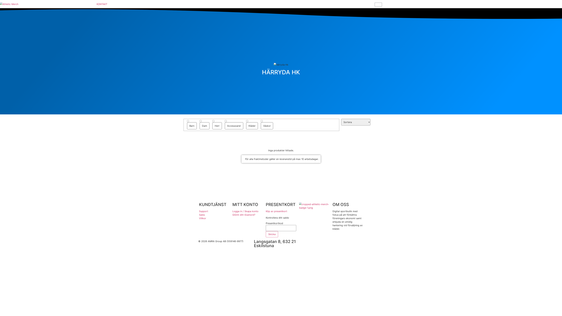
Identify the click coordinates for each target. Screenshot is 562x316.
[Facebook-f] (313, 243)
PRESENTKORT (280, 204)
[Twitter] (329, 243)
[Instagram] (321, 243)
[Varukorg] (378, 4)
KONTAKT (102, 4)
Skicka (272, 234)
